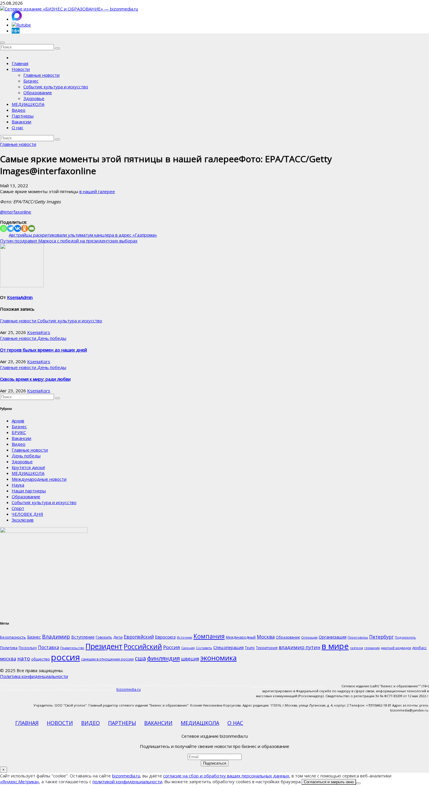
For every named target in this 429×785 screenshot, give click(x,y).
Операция (309, 637)
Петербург (381, 636)
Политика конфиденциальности (34, 676)
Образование (37, 92)
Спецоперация (228, 647)
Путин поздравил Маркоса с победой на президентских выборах (68, 241)
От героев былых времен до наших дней (43, 350)
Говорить (104, 637)
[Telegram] (10, 228)
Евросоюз (165, 637)
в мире (335, 645)
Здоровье (33, 98)
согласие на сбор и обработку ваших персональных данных (226, 776)
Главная (20, 63)
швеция (190, 658)
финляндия (163, 658)
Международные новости (39, 479)
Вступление (83, 637)
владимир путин (299, 647)
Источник (184, 637)
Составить (204, 648)
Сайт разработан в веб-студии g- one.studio (288, 685)
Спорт (18, 508)
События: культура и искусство (55, 87)
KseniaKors (38, 332)
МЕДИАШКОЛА (28, 104)
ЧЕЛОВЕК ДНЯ (27, 514)
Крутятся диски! (28, 467)
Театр (250, 647)
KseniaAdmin (20, 297)
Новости (21, 69)
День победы (51, 338)
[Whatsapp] (3, 228)
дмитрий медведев (396, 648)
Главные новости (41, 75)
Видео (18, 110)
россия (65, 657)
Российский (143, 646)
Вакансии (21, 122)
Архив (18, 421)
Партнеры (23, 116)
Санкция (188, 648)
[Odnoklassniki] (24, 228)
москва (8, 658)
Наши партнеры (29, 491)
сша (140, 658)
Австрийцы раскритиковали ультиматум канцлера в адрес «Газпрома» (83, 235)
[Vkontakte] (17, 228)
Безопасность (13, 637)
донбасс (419, 647)
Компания (209, 636)
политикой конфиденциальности (127, 781)
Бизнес (31, 81)
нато (23, 658)
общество (40, 659)
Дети (118, 637)
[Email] (31, 228)
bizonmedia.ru (128, 689)
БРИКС (19, 432)
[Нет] (358, 783)
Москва (266, 636)
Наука (18, 485)
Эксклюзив (23, 520)
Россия (171, 647)
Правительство (72, 648)
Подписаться (214, 763)
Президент (104, 646)
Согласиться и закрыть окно (329, 782)
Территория (267, 647)
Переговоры (358, 637)
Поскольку (28, 647)
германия (372, 648)
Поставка (48, 647)
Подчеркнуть (405, 637)
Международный (241, 637)
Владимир (56, 636)
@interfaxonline (15, 212)
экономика (218, 657)
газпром (356, 648)
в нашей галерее (97, 191)
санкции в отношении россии (107, 659)
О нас (17, 127)
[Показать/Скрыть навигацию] (2, 42)
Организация (332, 637)
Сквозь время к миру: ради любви (35, 379)
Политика (9, 647)
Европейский (139, 637)
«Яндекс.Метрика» (19, 781)
